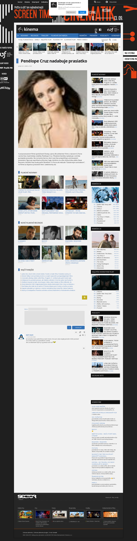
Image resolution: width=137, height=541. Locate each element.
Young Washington (103, 264)
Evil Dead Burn (101, 260)
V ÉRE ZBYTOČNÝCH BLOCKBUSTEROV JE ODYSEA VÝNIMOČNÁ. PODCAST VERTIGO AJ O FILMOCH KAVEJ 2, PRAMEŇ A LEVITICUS (105, 367)
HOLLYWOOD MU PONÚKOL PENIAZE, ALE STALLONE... (75, 191)
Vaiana (99, 215)
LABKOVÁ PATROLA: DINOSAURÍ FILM (104, 412)
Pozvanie (100, 223)
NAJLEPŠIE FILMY (46, 40)
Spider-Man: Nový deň (104, 204)
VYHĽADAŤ (104, 40)
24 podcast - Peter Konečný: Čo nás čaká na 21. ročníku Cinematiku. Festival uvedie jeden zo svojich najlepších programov (105, 135)
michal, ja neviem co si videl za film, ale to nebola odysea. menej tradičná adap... (103, 472)
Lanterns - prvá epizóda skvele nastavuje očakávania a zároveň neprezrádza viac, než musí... (105, 154)
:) (69, 327)
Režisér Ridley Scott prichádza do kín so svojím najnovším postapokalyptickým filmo (47, 276)
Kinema (27, 2)
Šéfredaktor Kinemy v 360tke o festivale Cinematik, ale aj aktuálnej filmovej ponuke (105, 145)
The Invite (100, 262)
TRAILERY (44, 35)
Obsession (100, 268)
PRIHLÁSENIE (113, 2)
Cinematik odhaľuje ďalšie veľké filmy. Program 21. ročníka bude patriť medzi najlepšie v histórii (104, 81)
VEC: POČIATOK (97, 417)
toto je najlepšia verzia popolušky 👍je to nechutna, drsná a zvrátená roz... (103, 479)
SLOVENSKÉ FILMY (70, 40)
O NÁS (115, 40)
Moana (99, 251)
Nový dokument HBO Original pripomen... (96, 52)
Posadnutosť (101, 221)
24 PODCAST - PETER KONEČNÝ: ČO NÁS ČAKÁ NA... (75, 212)
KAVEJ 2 (94, 482)
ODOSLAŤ (78, 327)
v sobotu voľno (96, 414)
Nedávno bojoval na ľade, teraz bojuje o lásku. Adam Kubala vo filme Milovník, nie (46, 282)
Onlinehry (44, 2)
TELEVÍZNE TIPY (58, 40)
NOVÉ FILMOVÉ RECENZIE (32, 223)
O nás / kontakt (53, 532)
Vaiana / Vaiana (101, 306)
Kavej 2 (99, 208)
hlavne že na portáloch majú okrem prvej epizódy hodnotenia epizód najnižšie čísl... (104, 458)
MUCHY (44, 241)
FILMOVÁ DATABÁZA (59, 35)
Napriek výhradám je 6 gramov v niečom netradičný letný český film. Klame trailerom (47, 288)
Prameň (99, 308)
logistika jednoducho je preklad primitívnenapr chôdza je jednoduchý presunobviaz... (105, 425)
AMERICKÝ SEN (47, 261)
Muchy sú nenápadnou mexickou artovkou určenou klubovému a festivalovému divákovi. (48, 290)
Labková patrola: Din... (104, 213)
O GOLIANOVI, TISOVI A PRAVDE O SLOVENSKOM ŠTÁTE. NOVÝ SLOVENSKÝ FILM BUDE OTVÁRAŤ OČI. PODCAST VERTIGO (105, 344)
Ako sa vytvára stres (58, 521)
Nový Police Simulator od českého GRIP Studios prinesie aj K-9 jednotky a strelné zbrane (42, 523)
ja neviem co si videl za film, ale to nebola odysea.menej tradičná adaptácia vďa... (103, 466)
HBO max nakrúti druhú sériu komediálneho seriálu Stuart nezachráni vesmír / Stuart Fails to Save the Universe (105, 165)
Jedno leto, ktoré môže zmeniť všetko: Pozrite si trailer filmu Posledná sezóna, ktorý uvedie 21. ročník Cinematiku (105, 114)
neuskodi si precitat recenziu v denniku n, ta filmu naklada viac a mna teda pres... (104, 444)
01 (76, 332)
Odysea (99, 206)
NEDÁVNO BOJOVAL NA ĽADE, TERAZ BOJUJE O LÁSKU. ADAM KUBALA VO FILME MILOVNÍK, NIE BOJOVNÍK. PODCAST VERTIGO (105, 321)
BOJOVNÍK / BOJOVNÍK (73, 241)
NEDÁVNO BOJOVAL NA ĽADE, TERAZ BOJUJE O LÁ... (52, 191)
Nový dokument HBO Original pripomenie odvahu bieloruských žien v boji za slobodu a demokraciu (105, 124)
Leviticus (100, 296)
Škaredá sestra (102, 302)
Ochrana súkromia (28, 532)
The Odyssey (101, 249)
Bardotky (100, 219)
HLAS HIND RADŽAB (98, 406)
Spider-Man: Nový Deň (104, 293)
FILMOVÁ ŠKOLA (28, 40)
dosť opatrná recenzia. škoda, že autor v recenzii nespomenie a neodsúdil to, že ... (103, 409)
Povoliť (82, 12)
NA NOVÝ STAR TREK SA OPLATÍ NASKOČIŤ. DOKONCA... (102, 455)
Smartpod (35, 2)
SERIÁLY (37, 40)
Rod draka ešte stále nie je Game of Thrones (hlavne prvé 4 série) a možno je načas (47, 286)
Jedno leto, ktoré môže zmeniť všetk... (25, 52)
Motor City (100, 266)
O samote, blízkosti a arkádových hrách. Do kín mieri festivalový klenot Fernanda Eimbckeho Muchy (105, 175)
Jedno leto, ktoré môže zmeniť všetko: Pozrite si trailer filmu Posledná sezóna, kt (46, 274)
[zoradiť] (84, 332)
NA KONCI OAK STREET (26, 261)
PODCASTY (104, 35)
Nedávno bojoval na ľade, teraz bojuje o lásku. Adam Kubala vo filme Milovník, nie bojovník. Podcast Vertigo (105, 92)
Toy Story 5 (100, 256)
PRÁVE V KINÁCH (82, 40)
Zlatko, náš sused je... (103, 304)
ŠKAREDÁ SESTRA (97, 476)
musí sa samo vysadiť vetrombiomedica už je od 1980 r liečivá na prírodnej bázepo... (104, 438)
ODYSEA (94, 470)
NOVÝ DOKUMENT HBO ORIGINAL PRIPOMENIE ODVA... (53, 212)
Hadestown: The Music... (104, 253)
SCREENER (115, 35)
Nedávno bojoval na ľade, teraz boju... (82, 52)
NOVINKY (24, 35)
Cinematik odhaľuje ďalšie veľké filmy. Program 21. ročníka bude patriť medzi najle (46, 278)
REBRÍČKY (83, 35)
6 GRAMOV (22, 241)
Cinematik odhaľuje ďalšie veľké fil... (53, 52)
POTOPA (95, 448)
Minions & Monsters (103, 258)
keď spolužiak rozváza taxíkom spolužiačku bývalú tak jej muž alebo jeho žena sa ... (104, 485)
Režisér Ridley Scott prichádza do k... (39, 52)
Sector (20, 2)
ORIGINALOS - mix (74, 521)
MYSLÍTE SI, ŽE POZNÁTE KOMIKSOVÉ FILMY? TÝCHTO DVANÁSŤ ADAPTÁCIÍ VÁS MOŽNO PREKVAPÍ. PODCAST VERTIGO (105, 355)
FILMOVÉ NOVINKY (29, 172)
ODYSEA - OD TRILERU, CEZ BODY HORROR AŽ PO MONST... (103, 463)
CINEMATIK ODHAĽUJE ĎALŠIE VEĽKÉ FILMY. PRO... (29, 191)
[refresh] (80, 332)
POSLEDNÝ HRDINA (98, 423)
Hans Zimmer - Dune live (93, 521)
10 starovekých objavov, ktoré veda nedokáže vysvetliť (109, 522)
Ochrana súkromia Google (41, 532)
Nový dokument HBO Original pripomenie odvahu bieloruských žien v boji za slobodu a (48, 284)
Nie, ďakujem (71, 12)
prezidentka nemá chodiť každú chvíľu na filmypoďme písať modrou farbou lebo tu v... (104, 419)
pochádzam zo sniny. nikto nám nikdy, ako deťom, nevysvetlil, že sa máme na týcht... (104, 450)
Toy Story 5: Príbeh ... (104, 217)
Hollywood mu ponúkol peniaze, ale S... (68, 53)
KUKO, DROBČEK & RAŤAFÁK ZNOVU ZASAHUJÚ (75, 262)
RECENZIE (34, 35)
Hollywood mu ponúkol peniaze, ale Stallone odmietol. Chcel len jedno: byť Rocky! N (47, 280)
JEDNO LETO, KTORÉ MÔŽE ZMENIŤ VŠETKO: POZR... (27, 212)
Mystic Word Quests (24, 521)
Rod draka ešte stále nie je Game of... (111, 52)
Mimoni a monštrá (102, 211)
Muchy (99, 298)
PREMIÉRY (93, 35)
